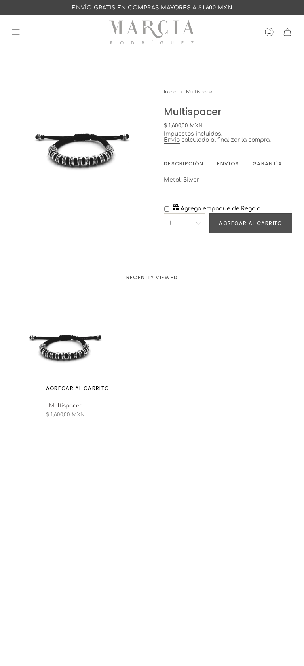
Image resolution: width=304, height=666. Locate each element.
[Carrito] (287, 32)
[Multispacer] (65, 345)
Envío (172, 140)
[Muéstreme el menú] (16, 32)
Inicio (170, 92)
